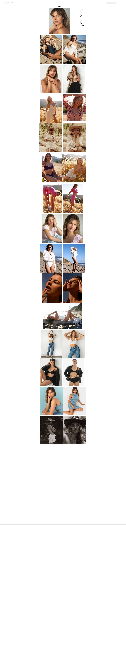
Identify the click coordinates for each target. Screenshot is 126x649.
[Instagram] (83, 10)
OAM (5, 3)
